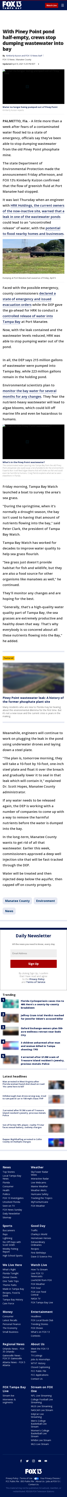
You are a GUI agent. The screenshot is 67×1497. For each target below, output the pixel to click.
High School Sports (13, 1255)
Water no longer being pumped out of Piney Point (30, 107)
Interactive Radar (40, 1178)
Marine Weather (39, 1186)
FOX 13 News (9, 59)
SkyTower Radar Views (39, 1173)
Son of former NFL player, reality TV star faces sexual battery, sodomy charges (23, 1126)
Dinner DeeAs (10, 1277)
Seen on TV (9, 1205)
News (9, 911)
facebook (21, 1461)
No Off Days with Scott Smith (12, 1243)
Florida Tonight (11, 1273)
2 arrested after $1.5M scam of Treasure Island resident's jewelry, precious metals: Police (42, 1060)
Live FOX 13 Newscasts (37, 1275)
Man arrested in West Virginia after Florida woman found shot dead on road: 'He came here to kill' (24, 1084)
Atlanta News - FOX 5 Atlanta (14, 1364)
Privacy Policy (37, 979)
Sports (7, 1226)
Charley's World (39, 1234)
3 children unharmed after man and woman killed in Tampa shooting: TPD (40, 1046)
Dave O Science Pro (41, 1256)
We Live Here (12, 1265)
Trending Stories (39, 1324)
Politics (6, 1194)
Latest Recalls (10, 1320)
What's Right (9, 1269)
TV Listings (36, 1355)
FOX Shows (37, 1328)
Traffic (34, 1230)
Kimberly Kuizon (13, 55)
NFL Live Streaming (41, 1395)
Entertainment (42, 1312)
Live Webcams (38, 1182)
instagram (33, 1461)
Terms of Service (35, 982)
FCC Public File (38, 1371)
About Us (37, 1344)
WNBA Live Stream (41, 1440)
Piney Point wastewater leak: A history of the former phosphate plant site (33, 700)
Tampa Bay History (13, 1299)
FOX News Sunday (12, 1209)
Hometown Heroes (41, 1238)
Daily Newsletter (11, 1213)
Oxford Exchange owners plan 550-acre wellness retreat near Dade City (42, 1032)
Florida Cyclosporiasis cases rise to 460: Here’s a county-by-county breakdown (42, 1004)
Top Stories (9, 1171)
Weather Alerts (39, 1190)
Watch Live (52, 5)
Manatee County (23, 59)
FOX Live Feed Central (38, 1293)
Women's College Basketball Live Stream (40, 1433)
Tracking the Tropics (41, 1198)
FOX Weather (38, 1205)
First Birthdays (38, 1252)
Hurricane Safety (39, 1194)
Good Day (38, 1226)
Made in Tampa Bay (13, 1288)
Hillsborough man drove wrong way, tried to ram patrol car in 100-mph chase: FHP (24, 1097)
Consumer (8, 1186)
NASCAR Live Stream (42, 1410)
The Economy (10, 1328)
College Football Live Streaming (42, 1401)
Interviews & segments (9, 1401)
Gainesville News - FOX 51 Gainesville (12, 1357)
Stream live (8, 1395)
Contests (35, 1335)
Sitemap (7, 1217)
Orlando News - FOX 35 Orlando (13, 1350)
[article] (33, 678)
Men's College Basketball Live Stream (39, 1423)
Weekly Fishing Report (10, 1250)
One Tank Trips (11, 1281)
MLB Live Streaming (41, 1406)
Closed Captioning (40, 1367)
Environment (45, 901)
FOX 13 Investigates (13, 1198)
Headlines (36, 1316)
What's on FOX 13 (40, 1331)
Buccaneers (9, 1230)
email (45, 1461)
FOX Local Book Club (42, 1320)
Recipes (35, 1248)
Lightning (7, 1238)
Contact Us (37, 1378)
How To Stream (39, 1269)
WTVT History (38, 1363)
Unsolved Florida (11, 1201)
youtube (39, 1461)
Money (8, 1312)
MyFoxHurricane (39, 1201)
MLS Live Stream (40, 1444)
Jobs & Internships (40, 1359)
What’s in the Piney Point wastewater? (24, 462)
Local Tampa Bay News (12, 1177)
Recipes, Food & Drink (11, 1294)
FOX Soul (35, 1287)
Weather (37, 1167)
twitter (27, 1461)
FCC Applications (39, 1374)
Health (6, 1190)
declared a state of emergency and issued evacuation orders (29, 299)
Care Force (8, 1303)
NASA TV (35, 1298)
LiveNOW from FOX (41, 1280)
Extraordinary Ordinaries (38, 1243)
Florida (6, 1182)
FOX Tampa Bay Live (42, 1302)
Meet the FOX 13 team (40, 1350)
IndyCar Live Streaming (37, 1415)
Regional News (13, 1344)
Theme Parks (10, 1285)
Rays (5, 1234)
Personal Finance (12, 1324)
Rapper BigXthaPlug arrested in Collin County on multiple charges (22, 1140)
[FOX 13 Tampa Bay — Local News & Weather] (12, 5)
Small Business (10, 1331)
